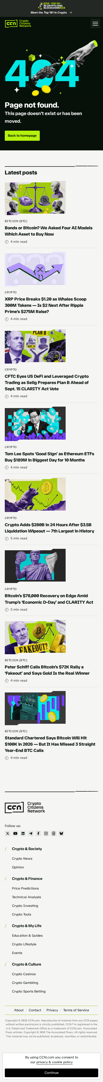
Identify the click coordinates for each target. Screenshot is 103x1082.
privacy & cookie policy (54, 1062)
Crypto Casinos (24, 974)
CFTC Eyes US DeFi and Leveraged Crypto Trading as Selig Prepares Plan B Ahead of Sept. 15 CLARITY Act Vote (47, 382)
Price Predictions (25, 888)
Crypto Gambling (25, 983)
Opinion (18, 867)
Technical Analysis (26, 897)
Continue (52, 1073)
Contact (35, 1010)
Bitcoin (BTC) (16, 221)
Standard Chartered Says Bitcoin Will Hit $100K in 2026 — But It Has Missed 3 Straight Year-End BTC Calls (50, 744)
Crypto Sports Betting (29, 991)
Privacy (52, 1010)
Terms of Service (76, 1010)
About (18, 1010)
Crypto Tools (21, 914)
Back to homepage (22, 136)
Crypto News (22, 859)
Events (17, 953)
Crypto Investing (25, 906)
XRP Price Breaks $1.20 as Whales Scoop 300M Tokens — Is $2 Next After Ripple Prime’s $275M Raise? (45, 305)
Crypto (11, 292)
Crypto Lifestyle (24, 944)
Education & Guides (27, 936)
